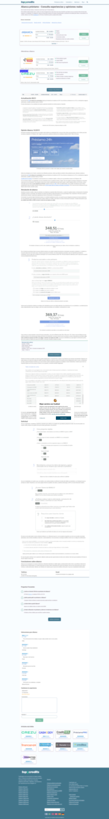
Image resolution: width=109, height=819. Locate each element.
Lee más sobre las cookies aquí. (58, 414)
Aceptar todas (63, 418)
